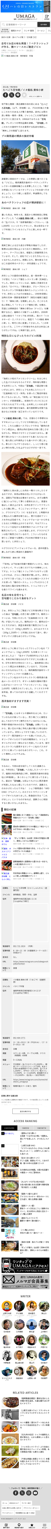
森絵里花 (29, 50)
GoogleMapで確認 (20, 901)
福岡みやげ (16, 30)
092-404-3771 (19, 1038)
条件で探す (6, 1527)
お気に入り (32, 1527)
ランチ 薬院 (29, 30)
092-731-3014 (19, 946)
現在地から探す (19, 1527)
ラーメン (41, 30)
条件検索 (44, 24)
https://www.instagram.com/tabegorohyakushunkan (30, 962)
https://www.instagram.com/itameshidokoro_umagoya (30, 1080)
